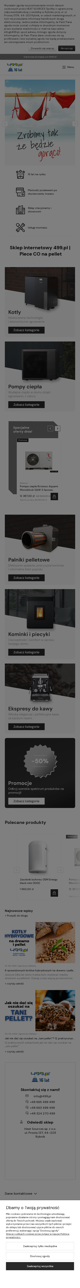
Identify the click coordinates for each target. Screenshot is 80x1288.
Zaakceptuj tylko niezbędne (40, 1246)
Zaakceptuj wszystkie (40, 1266)
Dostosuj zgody (40, 1256)
